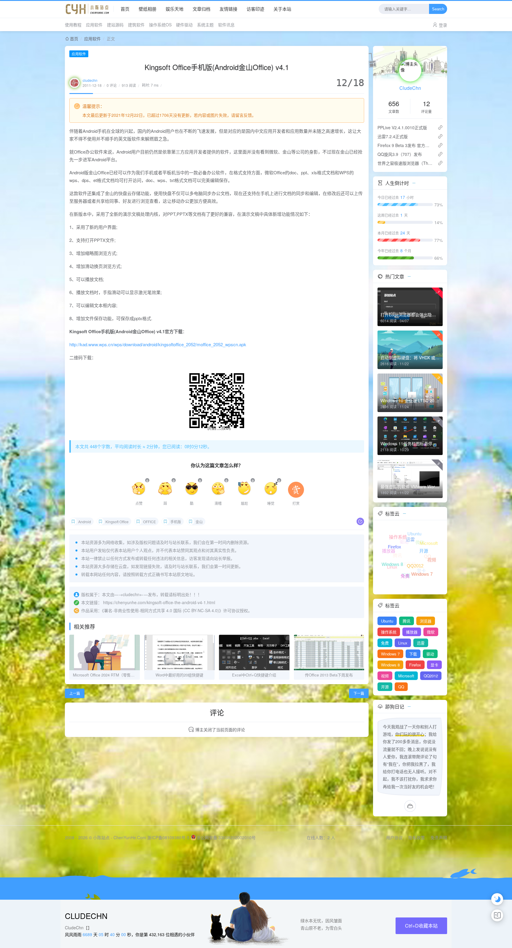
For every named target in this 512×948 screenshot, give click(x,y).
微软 (431, 632)
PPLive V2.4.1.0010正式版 (402, 127)
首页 (125, 9)
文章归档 (201, 9)
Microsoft (406, 676)
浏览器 (425, 621)
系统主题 (205, 25)
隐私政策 (416, 837)
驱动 (430, 654)
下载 (413, 654)
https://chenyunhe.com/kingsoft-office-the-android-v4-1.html (159, 602)
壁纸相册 (147, 9)
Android (84, 521)
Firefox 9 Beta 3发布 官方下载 (405, 145)
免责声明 (439, 837)
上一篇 (74, 693)
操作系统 (388, 632)
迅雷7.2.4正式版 (392, 136)
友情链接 (228, 9)
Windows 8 (390, 665)
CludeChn (410, 87)
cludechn (90, 80)
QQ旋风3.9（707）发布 (399, 154)
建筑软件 (136, 25)
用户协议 (394, 837)
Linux (402, 643)
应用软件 (94, 25)
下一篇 (358, 693)
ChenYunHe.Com (129, 837)
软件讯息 (226, 25)
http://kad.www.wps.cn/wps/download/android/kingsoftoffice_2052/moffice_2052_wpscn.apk (157, 344)
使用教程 (73, 25)
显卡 (434, 665)
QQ (401, 687)
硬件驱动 (184, 25)
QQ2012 (431, 676)
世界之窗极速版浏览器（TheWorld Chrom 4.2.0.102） (405, 163)
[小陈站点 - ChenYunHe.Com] (89, 9)
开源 (385, 687)
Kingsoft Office (117, 521)
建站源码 (115, 25)
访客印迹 (255, 9)
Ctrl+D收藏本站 (421, 925)
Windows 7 (390, 654)
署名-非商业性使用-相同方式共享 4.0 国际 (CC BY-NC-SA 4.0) (161, 610)
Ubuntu (387, 621)
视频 (385, 676)
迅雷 (421, 643)
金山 (199, 521)
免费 (385, 643)
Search (438, 9)
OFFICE (149, 521)
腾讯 (406, 621)
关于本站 (282, 9)
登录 (443, 25)
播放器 (411, 632)
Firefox (415, 665)
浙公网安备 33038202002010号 (226, 837)
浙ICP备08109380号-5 (168, 837)
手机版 (175, 521)
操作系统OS (160, 25)
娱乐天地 (174, 9)
